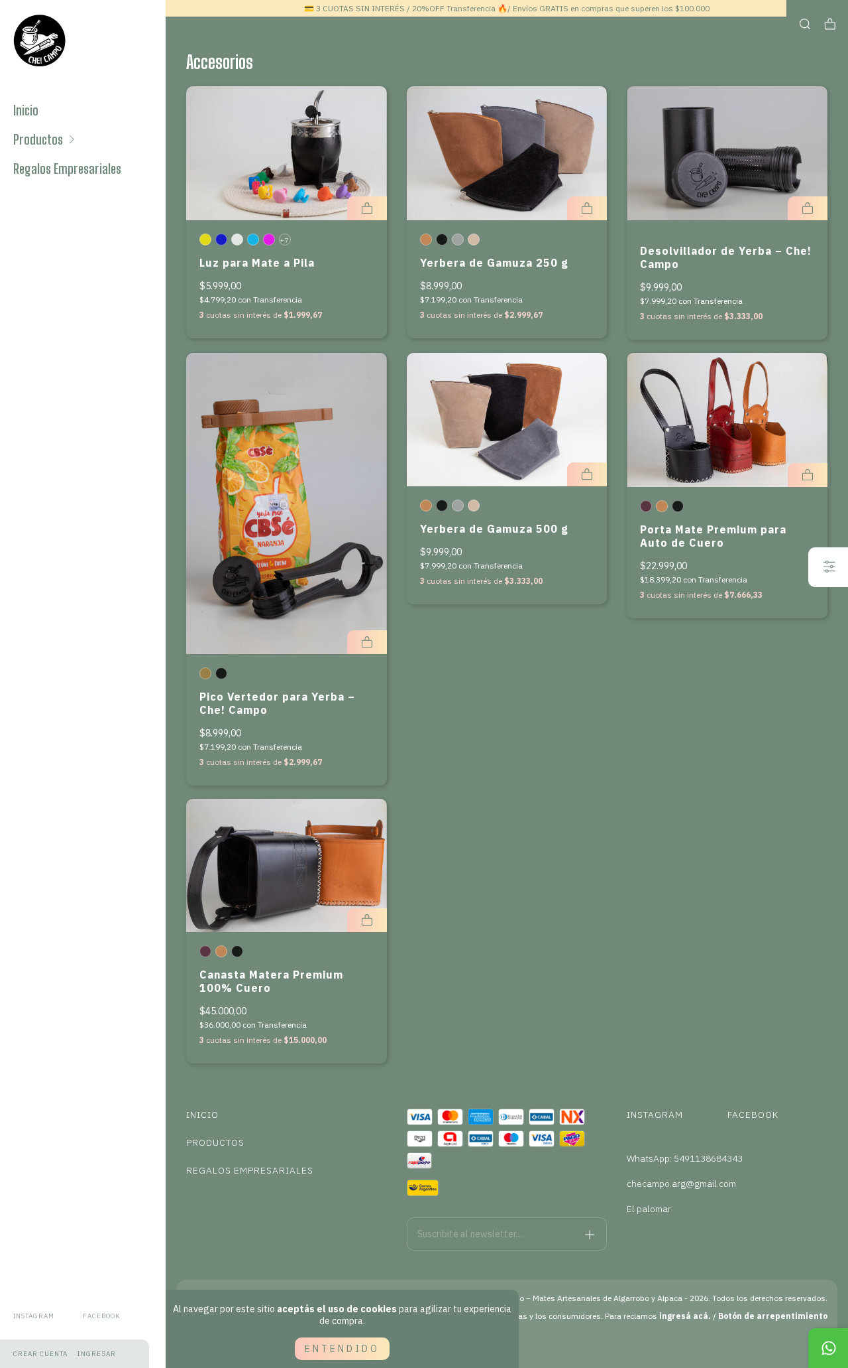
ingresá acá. (685, 1316)
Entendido (342, 1349)
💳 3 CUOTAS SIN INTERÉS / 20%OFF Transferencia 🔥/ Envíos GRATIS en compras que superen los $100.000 (507, 8)
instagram (33, 1316)
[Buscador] (805, 24)
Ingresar (97, 1353)
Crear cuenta (40, 1353)
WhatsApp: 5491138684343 (685, 1158)
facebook (101, 1316)
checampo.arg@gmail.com (681, 1184)
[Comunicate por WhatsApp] (828, 1348)
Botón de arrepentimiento (772, 1316)
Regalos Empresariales (67, 168)
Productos (38, 139)
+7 (284, 240)
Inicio (25, 110)
